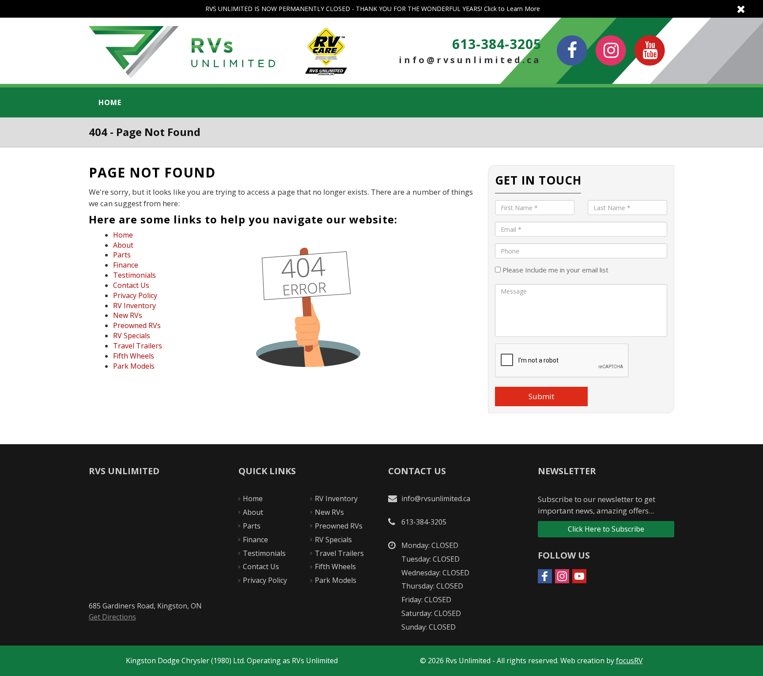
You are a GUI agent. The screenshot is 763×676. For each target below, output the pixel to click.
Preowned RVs (137, 325)
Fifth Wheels (133, 356)
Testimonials (134, 275)
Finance (125, 265)
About (123, 245)
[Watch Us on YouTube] (650, 50)
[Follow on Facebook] (545, 576)
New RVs (127, 315)
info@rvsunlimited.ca (470, 60)
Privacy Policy (135, 295)
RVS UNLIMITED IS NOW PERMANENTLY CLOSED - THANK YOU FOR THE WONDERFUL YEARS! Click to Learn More (381, 9)
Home (109, 102)
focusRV (629, 660)
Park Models (134, 366)
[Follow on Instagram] (562, 576)
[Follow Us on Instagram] (611, 50)
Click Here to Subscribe (606, 529)
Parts (122, 255)
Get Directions (112, 617)
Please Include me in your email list (554, 269)
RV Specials (131, 335)
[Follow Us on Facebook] (572, 50)
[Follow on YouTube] (579, 576)
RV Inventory (134, 305)
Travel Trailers (137, 346)
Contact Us (131, 285)
